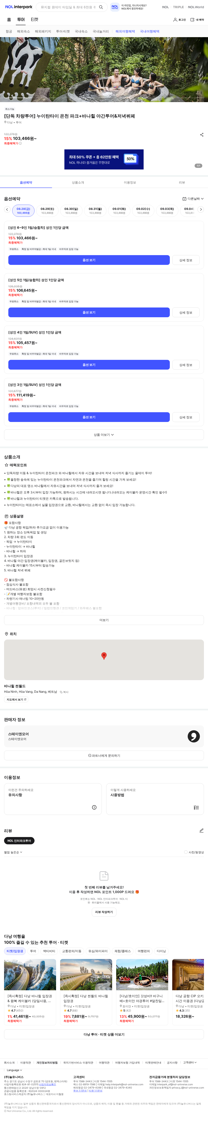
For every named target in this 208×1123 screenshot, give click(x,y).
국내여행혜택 (149, 31)
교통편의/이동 (71, 951)
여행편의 (144, 951)
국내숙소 (81, 31)
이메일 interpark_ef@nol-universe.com (171, 1084)
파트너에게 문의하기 (106, 755)
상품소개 (78, 182)
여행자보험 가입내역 (127, 1062)
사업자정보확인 (47, 1084)
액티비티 (49, 951)
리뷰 (182, 182)
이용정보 (130, 182)
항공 (9, 31)
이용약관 (25, 1062)
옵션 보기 (89, 260)
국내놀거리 (101, 31)
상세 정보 (185, 260)
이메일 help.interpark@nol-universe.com (120, 1084)
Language (13, 1070)
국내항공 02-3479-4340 (118, 1087)
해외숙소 (23, 31)
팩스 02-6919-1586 (84, 1084)
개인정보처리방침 (47, 1062)
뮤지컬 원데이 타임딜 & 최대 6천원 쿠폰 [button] (68, 7)
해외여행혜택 (125, 31)
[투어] (20, 19)
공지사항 (172, 1062)
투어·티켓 (63, 31)
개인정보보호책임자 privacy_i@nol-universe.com (176, 1087)
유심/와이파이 (98, 951)
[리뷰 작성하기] (201, 830)
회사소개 (9, 1062)
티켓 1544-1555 (103, 1081)
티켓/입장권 (15, 951)
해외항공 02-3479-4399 (87, 1087)
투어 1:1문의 (80, 1090)
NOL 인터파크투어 (19, 840)
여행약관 (104, 1062)
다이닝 (161, 951)
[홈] (9, 19)
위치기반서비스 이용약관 (78, 1062)
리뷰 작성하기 (104, 912)
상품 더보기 (102, 435)
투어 (33, 951)
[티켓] (34, 19)
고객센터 (188, 1062)
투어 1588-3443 (82, 1081)
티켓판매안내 (153, 1062)
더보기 (104, 620)
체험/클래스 (123, 951)
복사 (65, 692)
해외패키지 (43, 31)
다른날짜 (194, 199)
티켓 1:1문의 (95, 1090)
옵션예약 (26, 182)
